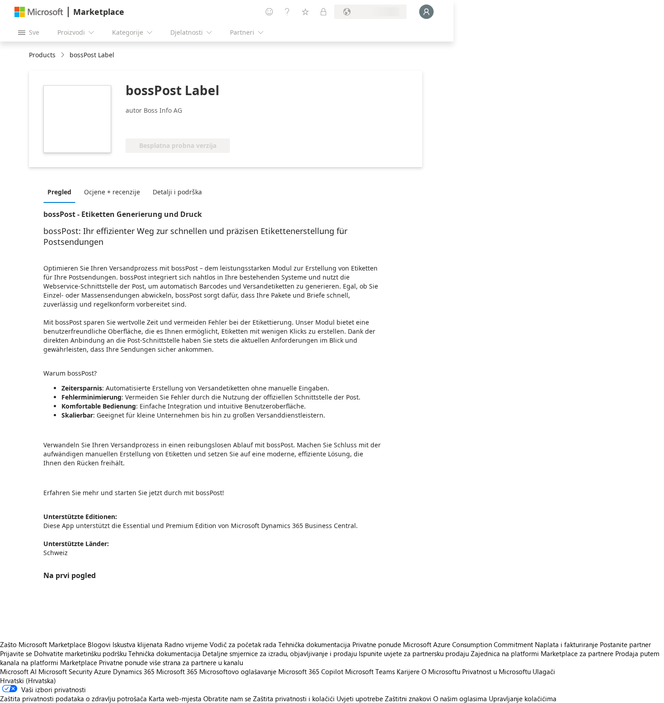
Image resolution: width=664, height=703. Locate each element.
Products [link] (42, 55)
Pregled (59, 192)
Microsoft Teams (370, 671)
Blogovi (99, 644)
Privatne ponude (376, 644)
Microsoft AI (18, 671)
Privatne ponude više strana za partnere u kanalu (171, 662)
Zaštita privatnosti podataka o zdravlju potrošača (73, 698)
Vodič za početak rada (243, 644)
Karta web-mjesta (175, 698)
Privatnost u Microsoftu (496, 671)
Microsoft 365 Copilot (310, 671)
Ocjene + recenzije (112, 192)
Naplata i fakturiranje (566, 644)
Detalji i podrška (177, 192)
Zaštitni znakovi (408, 698)
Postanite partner (625, 644)
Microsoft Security (65, 671)
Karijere (408, 671)
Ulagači (544, 671)
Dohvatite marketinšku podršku (80, 653)
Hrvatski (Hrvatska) (28, 680)
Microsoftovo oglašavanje (237, 671)
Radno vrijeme (186, 644)
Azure (102, 671)
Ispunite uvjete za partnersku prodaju (414, 653)
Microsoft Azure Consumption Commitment (469, 644)
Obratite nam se (227, 698)
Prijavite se (16, 653)
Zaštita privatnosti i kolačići (294, 698)
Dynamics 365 (133, 671)
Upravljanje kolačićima (522, 698)
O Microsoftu (440, 671)
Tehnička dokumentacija (314, 644)
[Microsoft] (38, 12)
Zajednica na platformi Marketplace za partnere (542, 653)
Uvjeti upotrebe (360, 698)
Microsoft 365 (176, 671)
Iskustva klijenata (137, 644)
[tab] (61, 192)
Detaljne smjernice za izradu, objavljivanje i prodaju (279, 653)
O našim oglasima (460, 698)
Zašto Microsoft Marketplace (43, 644)
